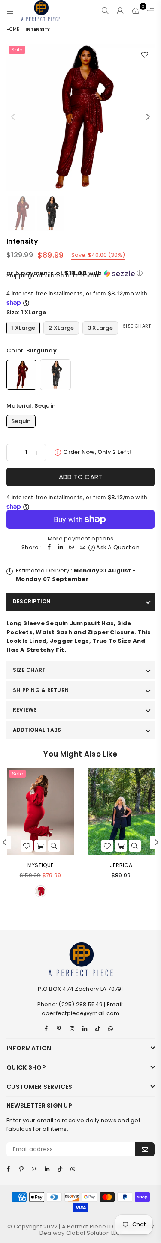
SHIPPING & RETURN (41, 690)
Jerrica (121, 865)
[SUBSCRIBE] (145, 1149)
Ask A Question (117, 547)
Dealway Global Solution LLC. (80, 1233)
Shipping (19, 275)
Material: (31, 406)
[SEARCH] (105, 10)
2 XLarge (61, 328)
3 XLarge (100, 328)
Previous (12, 117)
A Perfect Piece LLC (90, 1226)
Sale (17, 49)
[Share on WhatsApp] (71, 547)
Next (148, 117)
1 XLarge (23, 328)
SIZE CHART (29, 670)
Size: (26, 312)
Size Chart (137, 325)
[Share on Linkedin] (60, 547)
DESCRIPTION (32, 601)
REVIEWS (25, 709)
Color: (31, 350)
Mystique (40, 865)
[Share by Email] (82, 547)
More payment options (80, 538)
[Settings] (149, 10)
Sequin (21, 421)
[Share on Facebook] (49, 547)
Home (12, 29)
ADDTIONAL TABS (37, 729)
